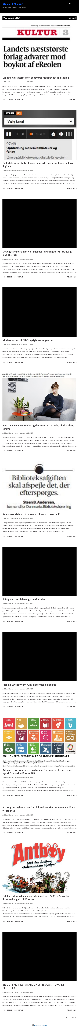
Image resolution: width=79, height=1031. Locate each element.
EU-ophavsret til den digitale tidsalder (23, 599)
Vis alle (72, 18)
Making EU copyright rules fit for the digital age (29, 684)
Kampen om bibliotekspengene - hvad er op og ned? (31, 514)
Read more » (72, 100)
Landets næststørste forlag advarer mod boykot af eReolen (35, 77)
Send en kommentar (15, 100)
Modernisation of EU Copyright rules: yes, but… (29, 340)
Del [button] (3, 100)
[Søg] (70, 3)
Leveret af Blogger (41, 1025)
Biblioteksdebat (13, 3)
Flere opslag (71, 1017)
